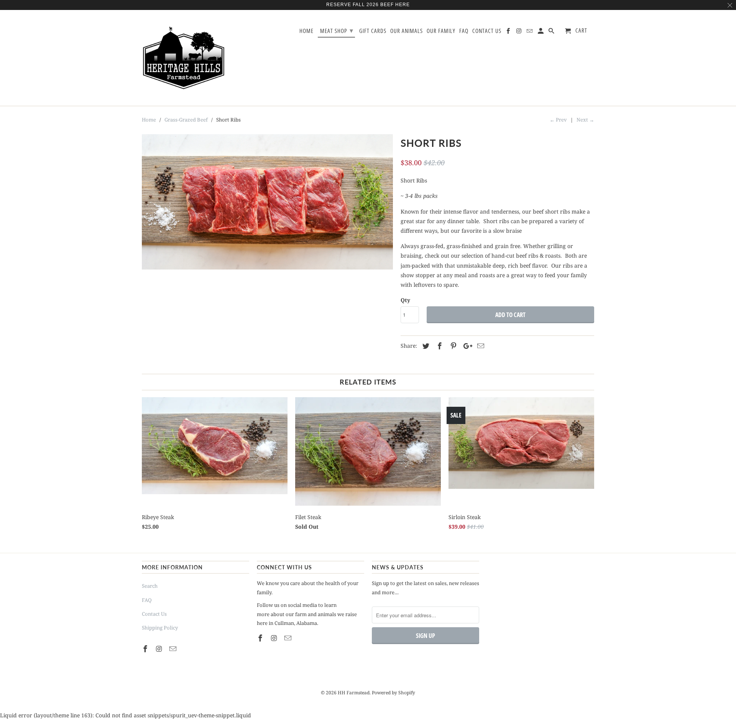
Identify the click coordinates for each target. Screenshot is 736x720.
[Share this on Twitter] (425, 345)
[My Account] (541, 32)
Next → (585, 119)
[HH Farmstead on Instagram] (160, 648)
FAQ (147, 600)
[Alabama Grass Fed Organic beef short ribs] (267, 202)
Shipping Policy (160, 627)
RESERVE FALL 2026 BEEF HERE (368, 4)
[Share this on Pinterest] (452, 345)
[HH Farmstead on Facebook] (146, 648)
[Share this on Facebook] (438, 345)
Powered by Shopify (393, 692)
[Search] (552, 32)
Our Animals (406, 31)
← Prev (558, 119)
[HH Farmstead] (184, 58)
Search (150, 585)
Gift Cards (372, 31)
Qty (405, 300)
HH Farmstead (354, 692)
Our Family (441, 31)
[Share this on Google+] (466, 345)
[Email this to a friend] (479, 345)
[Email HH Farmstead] (173, 648)
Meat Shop (336, 30)
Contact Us (154, 613)
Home (306, 31)
